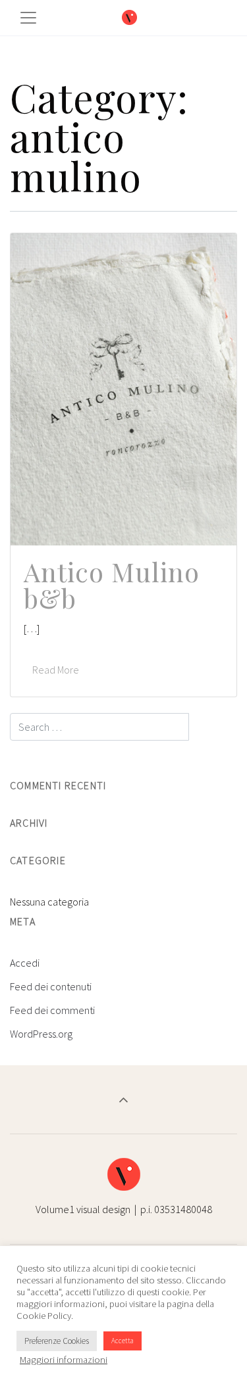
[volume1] (129, 18)
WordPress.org (41, 1033)
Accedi (25, 962)
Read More (55, 669)
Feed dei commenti (52, 1010)
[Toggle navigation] (28, 17)
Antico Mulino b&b (112, 584)
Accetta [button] (122, 1340)
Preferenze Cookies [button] (56, 1341)
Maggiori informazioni (63, 1360)
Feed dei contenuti (51, 986)
